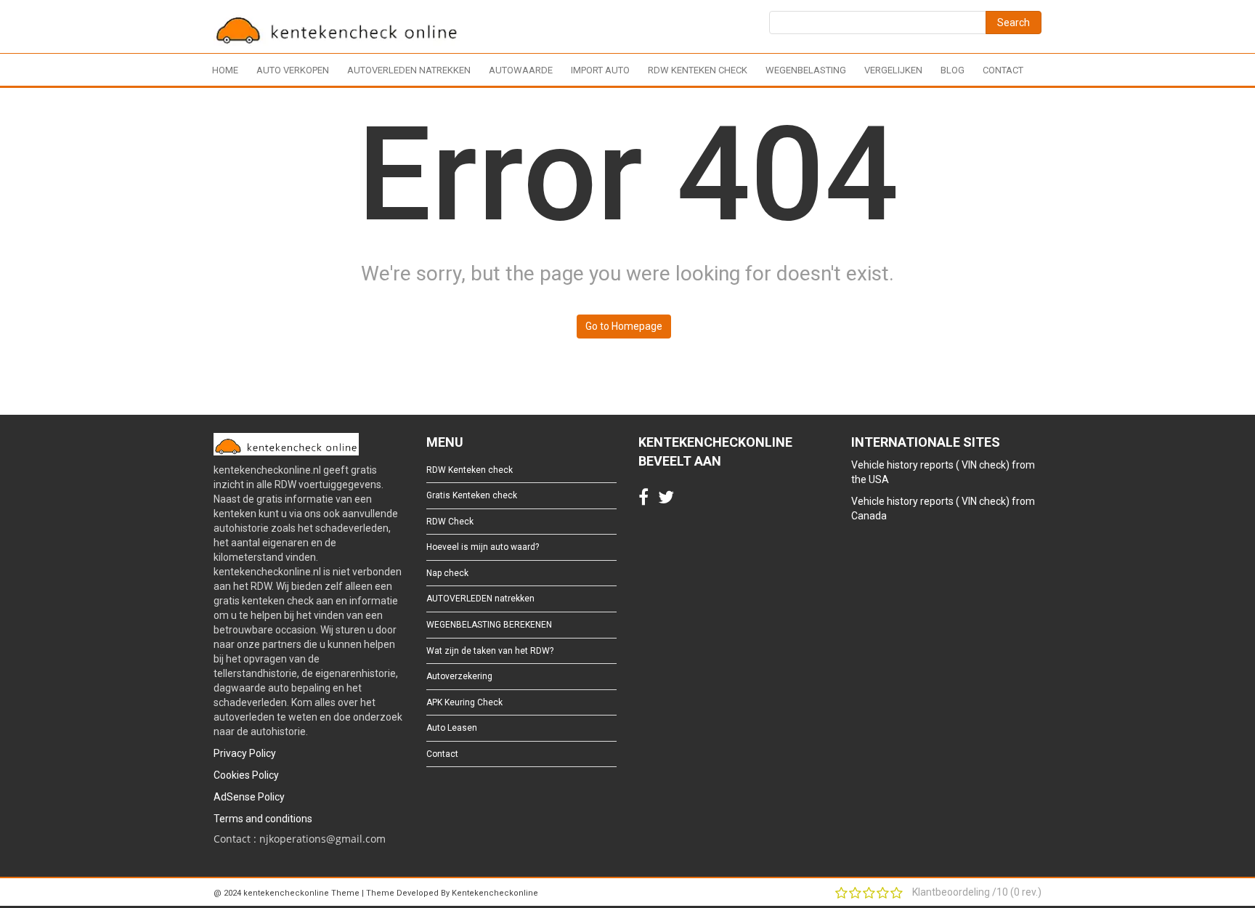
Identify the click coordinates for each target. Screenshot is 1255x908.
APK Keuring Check (464, 702)
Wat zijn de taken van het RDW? (489, 651)
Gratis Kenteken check (471, 495)
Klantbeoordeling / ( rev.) (976, 892)
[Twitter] (666, 500)
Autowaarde (521, 70)
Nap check (447, 573)
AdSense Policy (249, 797)
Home (225, 70)
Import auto (600, 70)
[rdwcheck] (337, 28)
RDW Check (450, 521)
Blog (952, 70)
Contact (1003, 70)
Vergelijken (893, 70)
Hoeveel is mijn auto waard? (482, 547)
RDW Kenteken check (697, 70)
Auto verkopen (292, 70)
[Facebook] (643, 500)
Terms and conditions (263, 818)
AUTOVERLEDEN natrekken (409, 70)
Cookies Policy (246, 775)
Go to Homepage (623, 326)
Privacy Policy (245, 753)
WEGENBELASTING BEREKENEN (489, 625)
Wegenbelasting (805, 70)
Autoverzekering (459, 676)
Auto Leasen (451, 728)
